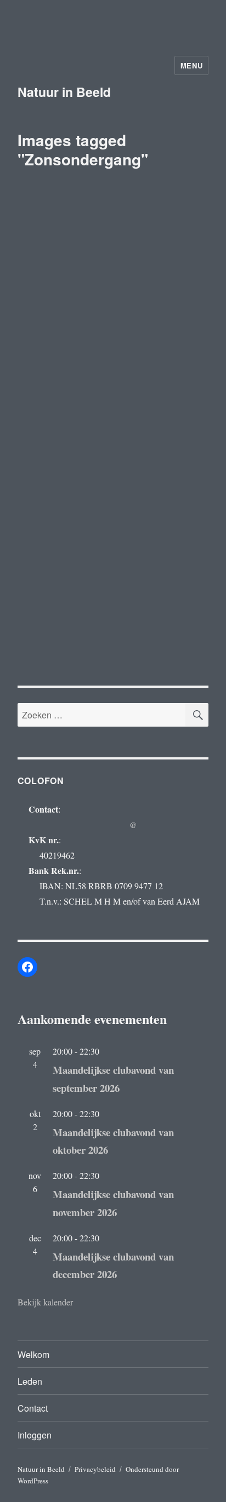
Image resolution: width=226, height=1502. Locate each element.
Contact (33, 1408)
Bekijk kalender (45, 1302)
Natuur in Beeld (64, 92)
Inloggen (35, 1435)
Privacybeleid (95, 1469)
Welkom (33, 1354)
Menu (191, 65)
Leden (30, 1381)
